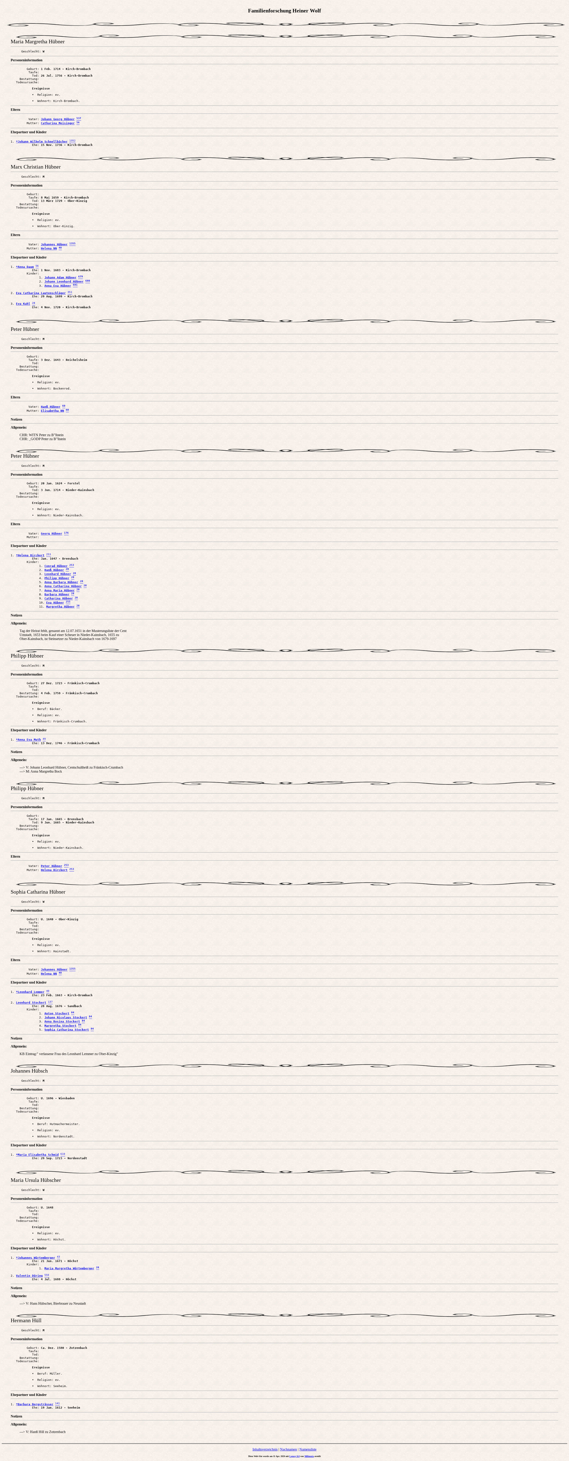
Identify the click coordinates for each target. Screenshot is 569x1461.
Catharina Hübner (58, 598)
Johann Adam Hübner (60, 277)
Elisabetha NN (52, 410)
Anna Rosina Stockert (62, 1021)
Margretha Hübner (60, 606)
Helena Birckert (54, 870)
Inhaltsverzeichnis (265, 1449)
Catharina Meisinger (58, 123)
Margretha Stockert (60, 1025)
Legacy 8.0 (294, 1456)
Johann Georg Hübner (58, 119)
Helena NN (49, 248)
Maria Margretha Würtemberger (69, 1268)
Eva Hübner (55, 602)
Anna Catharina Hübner (63, 586)
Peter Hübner (51, 866)
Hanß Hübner (50, 406)
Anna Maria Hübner (59, 590)
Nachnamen (288, 1449)
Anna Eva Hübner (57, 285)
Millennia (309, 1456)
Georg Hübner (51, 533)
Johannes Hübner (54, 244)
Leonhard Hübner (57, 574)
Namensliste (308, 1449)
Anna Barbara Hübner (61, 582)
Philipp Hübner (56, 578)
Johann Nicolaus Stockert (65, 1017)
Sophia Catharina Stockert (66, 1029)
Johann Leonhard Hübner (64, 281)
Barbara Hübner (56, 594)
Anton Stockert (56, 1013)
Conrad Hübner (56, 566)
